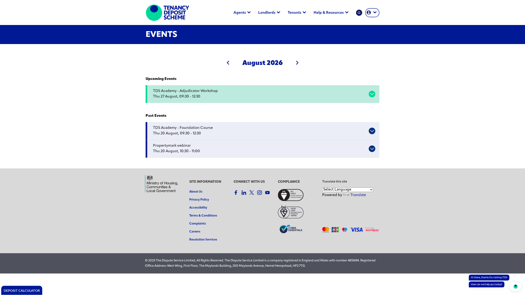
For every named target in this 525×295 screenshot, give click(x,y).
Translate (358, 195)
